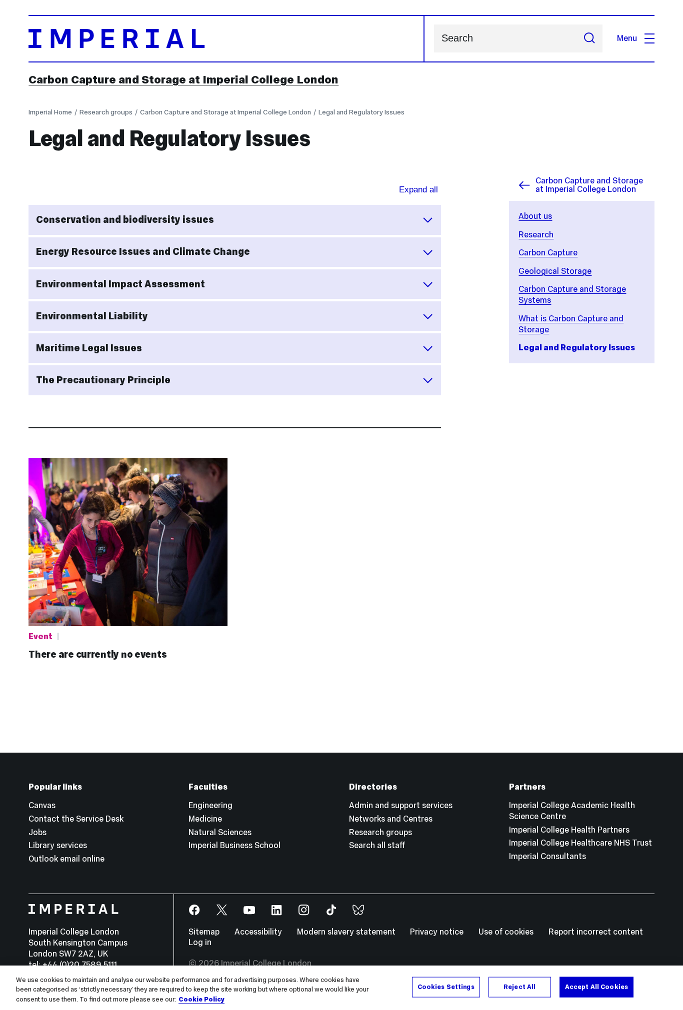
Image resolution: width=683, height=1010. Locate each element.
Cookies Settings (446, 987)
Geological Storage (555, 271)
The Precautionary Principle (103, 380)
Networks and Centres (390, 819)
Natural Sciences (220, 832)
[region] (341, 988)
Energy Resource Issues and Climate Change (143, 251)
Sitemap (204, 932)
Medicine (205, 819)
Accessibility (258, 932)
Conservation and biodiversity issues (125, 219)
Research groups (106, 111)
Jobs (37, 832)
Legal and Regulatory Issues (361, 111)
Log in (200, 942)
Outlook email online (66, 859)
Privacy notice (437, 932)
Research (536, 234)
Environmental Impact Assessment (120, 284)
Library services (57, 845)
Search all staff (377, 845)
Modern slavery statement (346, 932)
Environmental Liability (92, 316)
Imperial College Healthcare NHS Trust (580, 843)
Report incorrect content (595, 932)
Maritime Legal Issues (89, 348)
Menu (627, 38)
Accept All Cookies (596, 987)
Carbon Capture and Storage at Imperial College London (183, 79)
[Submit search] (589, 38)
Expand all (418, 189)
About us (535, 216)
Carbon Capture (548, 252)
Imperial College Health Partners (569, 830)
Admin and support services (400, 805)
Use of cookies (506, 932)
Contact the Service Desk (76, 819)
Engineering (210, 805)
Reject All (520, 987)
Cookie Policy (201, 1000)
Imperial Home (50, 111)
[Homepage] (226, 38)
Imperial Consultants (547, 856)
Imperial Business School (234, 845)
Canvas (42, 805)
